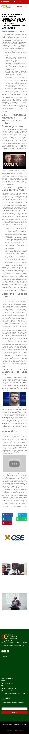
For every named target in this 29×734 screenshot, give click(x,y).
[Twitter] (8, 651)
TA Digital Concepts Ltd (17, 730)
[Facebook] (2, 651)
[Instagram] (5, 651)
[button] (26, 6)
